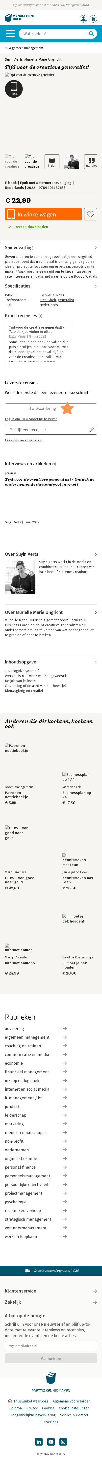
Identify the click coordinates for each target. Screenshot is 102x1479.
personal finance (20, 1167)
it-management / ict (23, 1098)
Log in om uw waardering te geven (31, 419)
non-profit (14, 1141)
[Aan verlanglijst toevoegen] (90, 214)
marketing (14, 1124)
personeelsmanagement (27, 1176)
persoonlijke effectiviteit (27, 1184)
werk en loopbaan (21, 1236)
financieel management (27, 1072)
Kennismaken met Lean (77, 880)
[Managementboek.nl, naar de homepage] (20, 21)
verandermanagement (26, 1228)
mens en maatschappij (26, 1132)
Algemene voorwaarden (71, 1401)
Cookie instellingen (74, 1408)
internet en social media (27, 1089)
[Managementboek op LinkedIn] (39, 1442)
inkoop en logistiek (22, 1080)
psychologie (15, 1202)
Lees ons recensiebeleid (23, 440)
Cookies (48, 1408)
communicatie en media (27, 1054)
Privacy (32, 1408)
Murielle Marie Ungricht (43, 59)
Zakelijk (13, 1302)
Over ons (51, 1422)
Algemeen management (26, 48)
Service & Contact (74, 1415)
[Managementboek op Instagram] (63, 1442)
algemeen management (27, 1037)
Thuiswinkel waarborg (30, 1401)
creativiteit (48, 300)
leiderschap (15, 1115)
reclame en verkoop (23, 1210)
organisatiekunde (21, 1158)
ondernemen (17, 1150)
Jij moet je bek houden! (74, 965)
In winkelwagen (37, 214)
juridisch (13, 1106)
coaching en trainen (23, 1046)
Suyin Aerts (14, 59)
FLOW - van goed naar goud (19, 880)
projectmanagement (23, 1193)
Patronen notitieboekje (16, 795)
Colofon (15, 1408)
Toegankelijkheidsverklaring (33, 1415)
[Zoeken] (91, 34)
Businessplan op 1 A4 (78, 795)
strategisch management (28, 1219)
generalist (66, 300)
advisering (14, 1028)
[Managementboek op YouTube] (51, 1442)
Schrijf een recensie (28, 429)
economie (14, 1063)
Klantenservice (20, 1291)
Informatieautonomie (22, 963)
